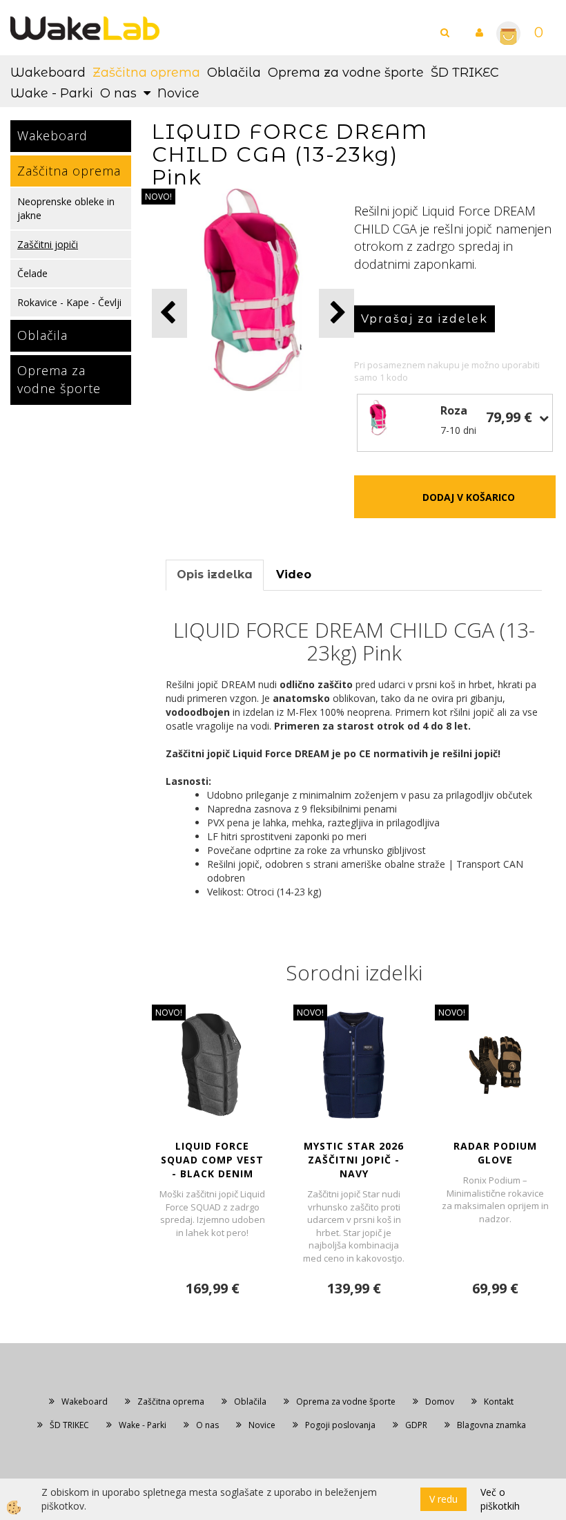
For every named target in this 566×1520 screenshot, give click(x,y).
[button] (336, 313)
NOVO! (158, 196)
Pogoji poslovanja (340, 1425)
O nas (118, 93)
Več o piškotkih (500, 1498)
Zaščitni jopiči (47, 244)
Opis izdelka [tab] (215, 574)
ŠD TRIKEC (465, 72)
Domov (439, 1401)
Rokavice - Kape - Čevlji (69, 302)
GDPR (416, 1425)
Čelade (32, 273)
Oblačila (234, 72)
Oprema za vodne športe (346, 72)
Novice (178, 93)
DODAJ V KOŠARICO (468, 497)
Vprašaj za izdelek (424, 318)
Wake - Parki (51, 93)
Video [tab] (293, 574)
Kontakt (499, 1401)
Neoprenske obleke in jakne (66, 208)
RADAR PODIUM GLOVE (495, 1152)
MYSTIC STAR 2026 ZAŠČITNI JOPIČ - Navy (354, 1159)
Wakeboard (48, 72)
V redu (443, 1498)
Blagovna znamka (491, 1425)
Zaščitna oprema (146, 72)
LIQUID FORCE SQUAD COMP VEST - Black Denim (212, 1159)
